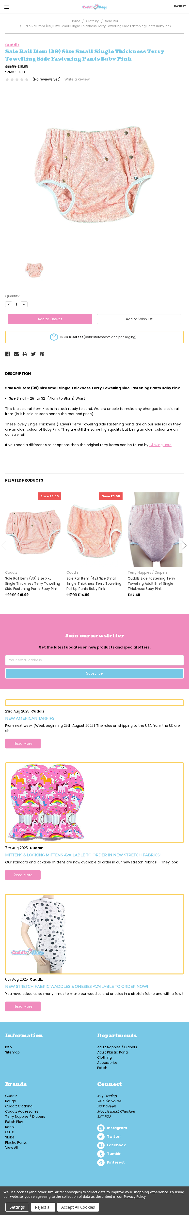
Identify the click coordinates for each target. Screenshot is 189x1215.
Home (75, 21)
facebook (116, 1145)
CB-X (9, 1132)
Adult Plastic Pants (113, 1052)
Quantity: (12, 296)
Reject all (43, 1207)
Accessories (107, 1062)
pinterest (116, 1162)
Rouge (10, 1101)
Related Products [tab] (24, 480)
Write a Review (77, 79)
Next (184, 545)
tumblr (114, 1153)
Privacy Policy (134, 1196)
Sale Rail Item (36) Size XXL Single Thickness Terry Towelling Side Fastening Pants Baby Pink (32, 583)
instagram (117, 1127)
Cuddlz (11, 1095)
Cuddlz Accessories (21, 1111)
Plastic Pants (16, 1142)
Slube (10, 1137)
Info (8, 1047)
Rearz (10, 1126)
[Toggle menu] (7, 7)
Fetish (102, 1067)
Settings (17, 1207)
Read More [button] (22, 743)
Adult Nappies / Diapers (117, 1047)
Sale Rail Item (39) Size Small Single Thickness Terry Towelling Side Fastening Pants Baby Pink (97, 26)
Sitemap (12, 1052)
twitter (114, 1136)
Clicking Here (160, 444)
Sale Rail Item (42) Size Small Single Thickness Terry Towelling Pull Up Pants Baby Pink (93, 583)
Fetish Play (14, 1121)
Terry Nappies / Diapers (25, 1116)
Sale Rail (112, 21)
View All (11, 1147)
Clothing (92, 21)
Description (18, 373)
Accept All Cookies (78, 1207)
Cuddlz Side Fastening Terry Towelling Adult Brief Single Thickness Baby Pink (151, 583)
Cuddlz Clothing (18, 1106)
